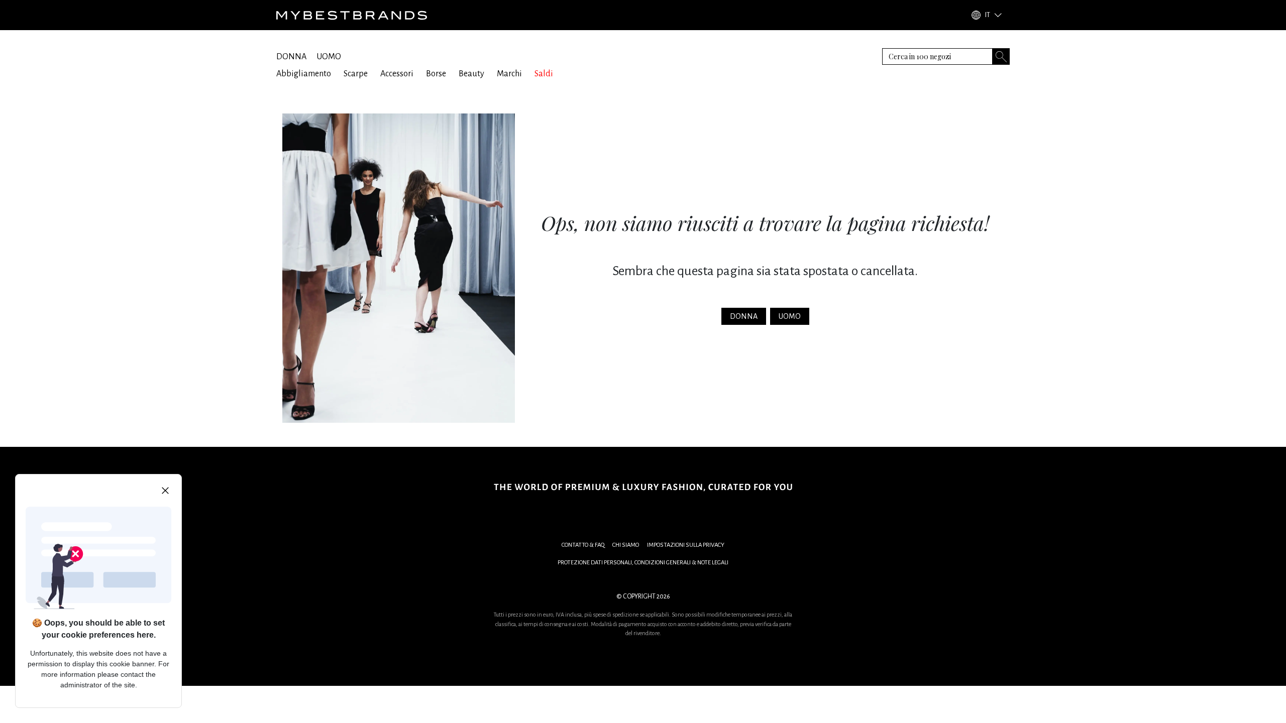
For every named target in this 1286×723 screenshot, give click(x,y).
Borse (436, 73)
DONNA (291, 56)
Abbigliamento (303, 73)
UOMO (328, 56)
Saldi (543, 73)
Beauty (471, 73)
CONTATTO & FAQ (583, 545)
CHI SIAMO (625, 545)
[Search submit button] (1001, 56)
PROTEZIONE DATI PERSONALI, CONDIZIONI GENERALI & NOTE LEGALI (643, 562)
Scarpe (356, 73)
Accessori (396, 73)
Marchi (509, 73)
